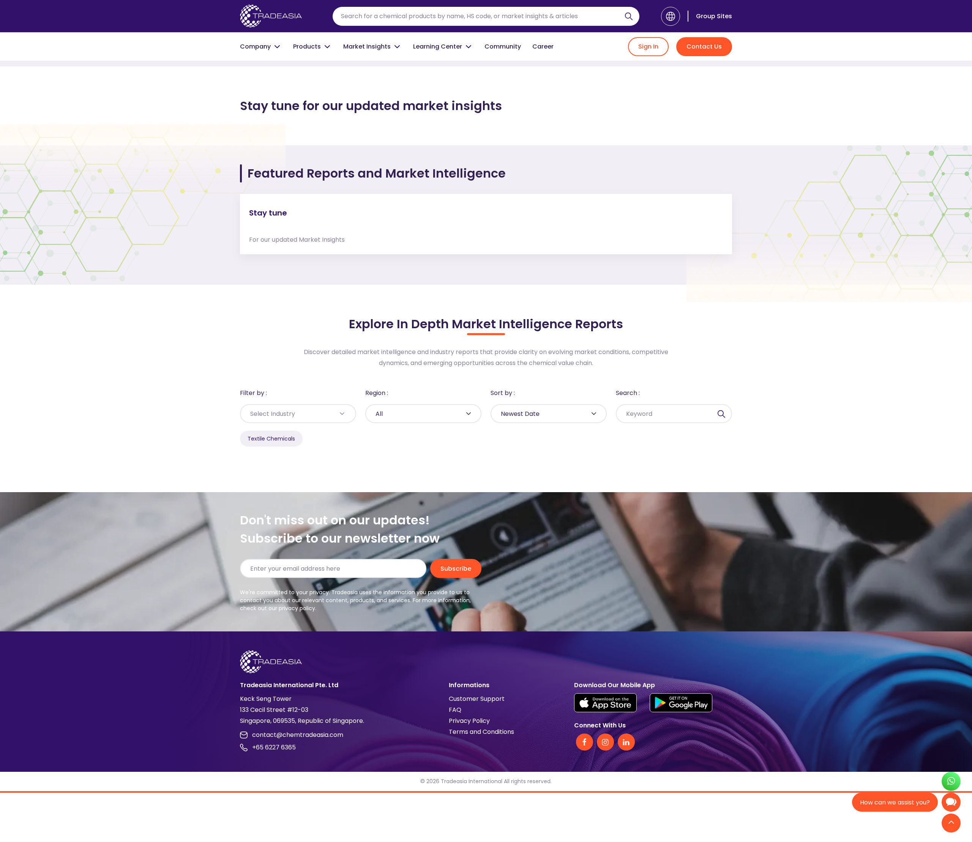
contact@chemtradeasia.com (297, 734)
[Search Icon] (629, 17)
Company (255, 46)
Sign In (648, 46)
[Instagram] (605, 742)
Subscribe (455, 568)
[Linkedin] (626, 742)
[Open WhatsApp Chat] (951, 782)
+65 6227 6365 (274, 747)
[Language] (670, 16)
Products (307, 46)
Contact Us (704, 46)
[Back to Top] (951, 823)
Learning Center (437, 46)
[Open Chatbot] (951, 804)
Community (502, 46)
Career (543, 46)
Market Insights (367, 46)
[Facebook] (584, 742)
